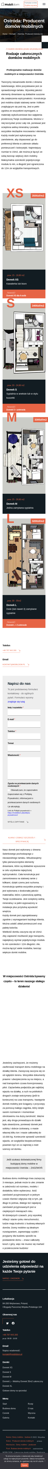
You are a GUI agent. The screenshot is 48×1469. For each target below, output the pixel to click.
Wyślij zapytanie (16, 822)
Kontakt (12, 34)
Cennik (6, 1413)
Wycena (31, 1413)
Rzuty (30, 1404)
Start (5, 1404)
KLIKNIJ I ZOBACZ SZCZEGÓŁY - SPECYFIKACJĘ (22, 840)
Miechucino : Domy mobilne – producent (21, 1445)
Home (5, 34)
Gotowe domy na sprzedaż (15, 1391)
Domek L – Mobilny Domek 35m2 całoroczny (23, 1381)
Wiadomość (14, 755)
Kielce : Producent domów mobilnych (20, 1441)
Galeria (6, 1418)
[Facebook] (13, 1323)
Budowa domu (9, 1408)
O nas (30, 1408)
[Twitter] (7, 1323)
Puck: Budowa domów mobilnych (18, 1448)
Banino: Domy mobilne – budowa (18, 1437)
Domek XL (7, 1386)
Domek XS (7, 1367)
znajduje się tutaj (16, 701)
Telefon (12, 731)
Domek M (7, 1377)
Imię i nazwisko (16, 707)
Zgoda (24, 1465)
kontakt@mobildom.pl (14, 664)
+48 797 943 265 (9, 650)
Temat (11, 743)
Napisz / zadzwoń (11, 1278)
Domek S (7, 1372)
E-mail (11, 719)
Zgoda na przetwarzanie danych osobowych (23, 784)
